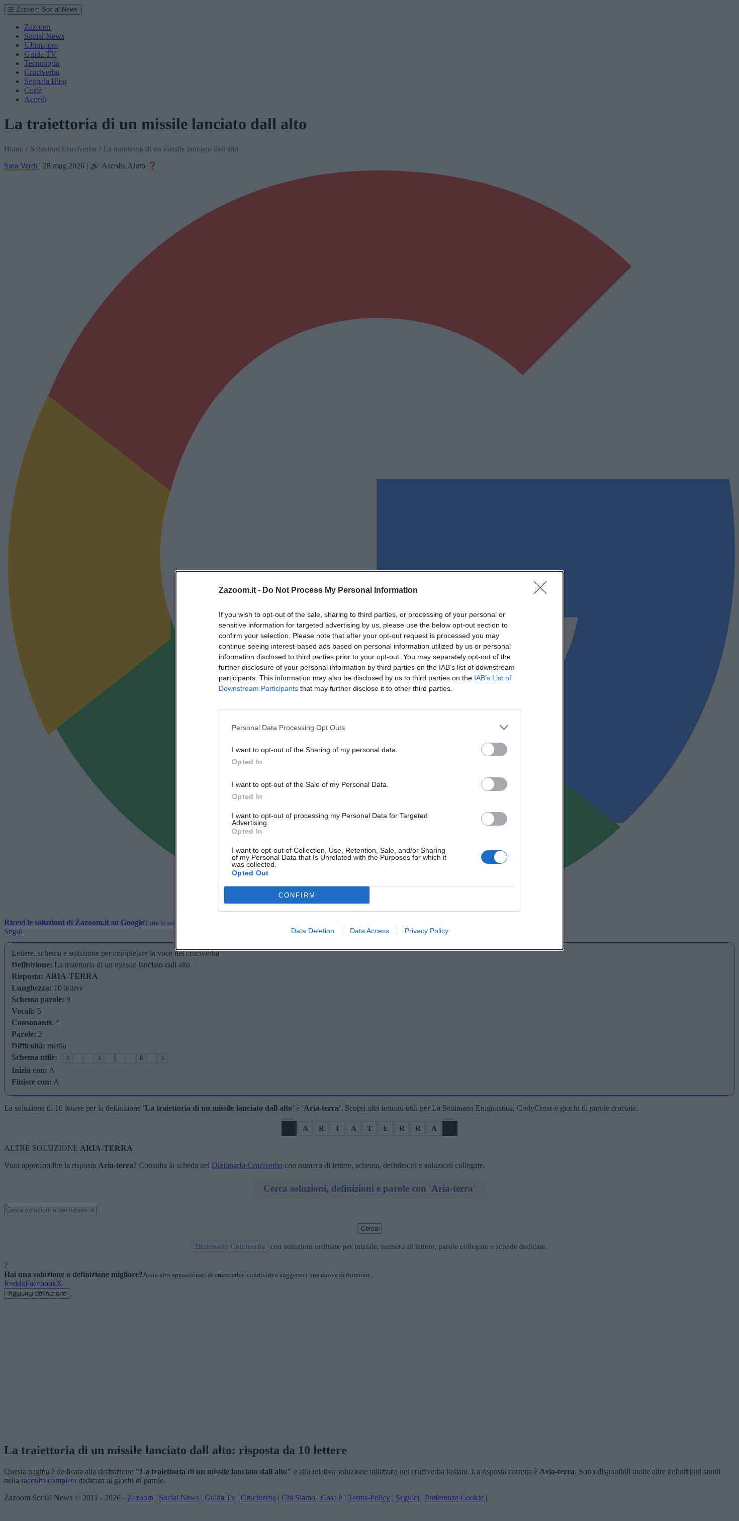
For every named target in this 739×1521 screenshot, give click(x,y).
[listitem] (369, 727)
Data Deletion (312, 931)
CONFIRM (297, 895)
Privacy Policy (426, 931)
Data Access (369, 931)
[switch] (494, 749)
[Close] (543, 590)
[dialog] (369, 760)
